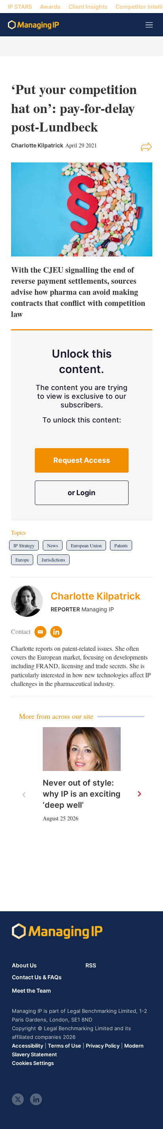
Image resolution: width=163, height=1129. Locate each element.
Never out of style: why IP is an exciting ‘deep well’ (82, 794)
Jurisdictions (53, 559)
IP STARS (20, 6)
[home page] (33, 24)
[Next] (138, 794)
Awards (50, 6)
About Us (24, 965)
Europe (22, 559)
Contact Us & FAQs (37, 977)
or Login (81, 492)
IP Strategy (23, 545)
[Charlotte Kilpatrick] (31, 601)
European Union (86, 545)
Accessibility (27, 1045)
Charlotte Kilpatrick (95, 596)
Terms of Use (64, 1045)
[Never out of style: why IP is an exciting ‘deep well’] (82, 749)
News (52, 545)
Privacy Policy (102, 1045)
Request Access (81, 460)
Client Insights (88, 6)
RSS (90, 965)
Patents (121, 545)
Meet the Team (31, 990)
